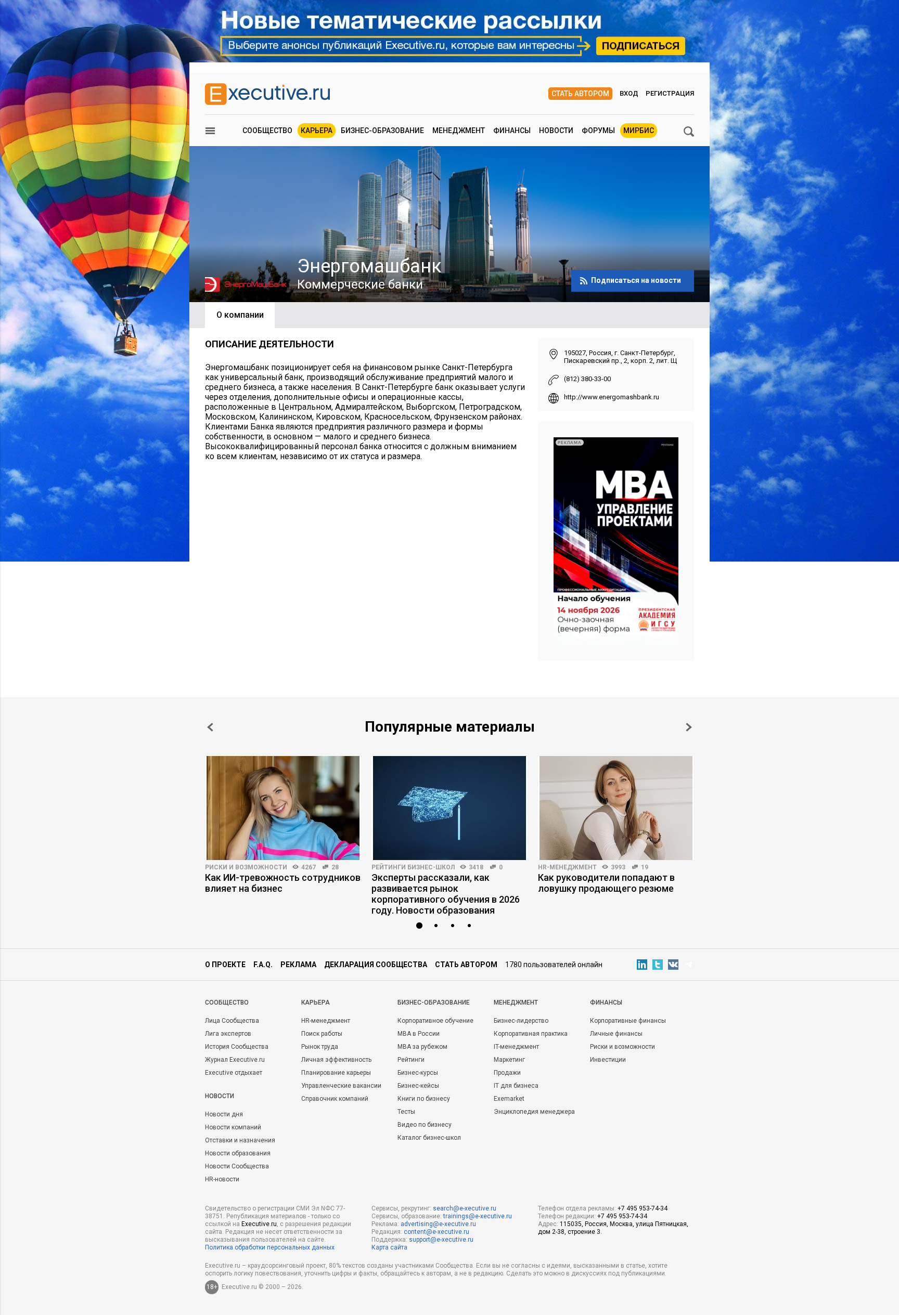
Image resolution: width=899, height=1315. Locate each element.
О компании (240, 315)
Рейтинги (411, 1059)
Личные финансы (616, 1033)
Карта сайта (389, 1247)
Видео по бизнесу (424, 1124)
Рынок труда (319, 1046)
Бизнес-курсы (417, 1072)
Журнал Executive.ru (235, 1059)
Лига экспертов (228, 1033)
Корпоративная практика (531, 1033)
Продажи (507, 1072)
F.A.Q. (263, 964)
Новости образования (238, 1153)
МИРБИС (638, 130)
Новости (556, 130)
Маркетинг (509, 1059)
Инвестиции (608, 1059)
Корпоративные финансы (628, 1020)
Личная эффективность (336, 1059)
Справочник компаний (334, 1098)
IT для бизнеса (516, 1085)
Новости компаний (233, 1127)
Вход (629, 93)
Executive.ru (259, 1224)
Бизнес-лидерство (521, 1020)
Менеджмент (458, 130)
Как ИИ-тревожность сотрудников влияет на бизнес (283, 883)
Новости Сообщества (237, 1166)
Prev (210, 727)
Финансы (512, 130)
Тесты (406, 1111)
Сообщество (267, 130)
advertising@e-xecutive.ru (438, 1224)
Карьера (316, 130)
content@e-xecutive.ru (436, 1231)
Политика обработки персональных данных (270, 1247)
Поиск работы (321, 1033)
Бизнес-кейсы (418, 1085)
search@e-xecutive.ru (464, 1208)
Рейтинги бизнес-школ (413, 867)
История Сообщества (236, 1046)
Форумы (598, 130)
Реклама (298, 964)
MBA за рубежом (422, 1046)
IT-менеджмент (516, 1046)
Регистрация (670, 93)
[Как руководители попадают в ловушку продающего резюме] (616, 808)
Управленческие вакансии (341, 1085)
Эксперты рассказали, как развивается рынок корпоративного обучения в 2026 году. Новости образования (445, 894)
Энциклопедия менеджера (534, 1111)
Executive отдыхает (233, 1072)
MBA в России (418, 1033)
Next (689, 727)
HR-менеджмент (567, 867)
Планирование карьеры (336, 1072)
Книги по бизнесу (423, 1098)
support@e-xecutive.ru (441, 1239)
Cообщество (227, 1002)
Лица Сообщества (232, 1020)
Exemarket (509, 1098)
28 (335, 867)
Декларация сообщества (375, 964)
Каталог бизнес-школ (429, 1137)
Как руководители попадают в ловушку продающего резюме (606, 883)
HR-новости (222, 1179)
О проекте (225, 964)
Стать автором (580, 93)
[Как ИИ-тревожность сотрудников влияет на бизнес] (283, 808)
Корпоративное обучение (435, 1020)
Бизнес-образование (382, 130)
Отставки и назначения (240, 1140)
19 (644, 867)
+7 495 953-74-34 (642, 1208)
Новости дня (224, 1114)
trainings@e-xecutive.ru (477, 1216)
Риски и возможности (246, 867)
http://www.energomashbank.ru (611, 397)
